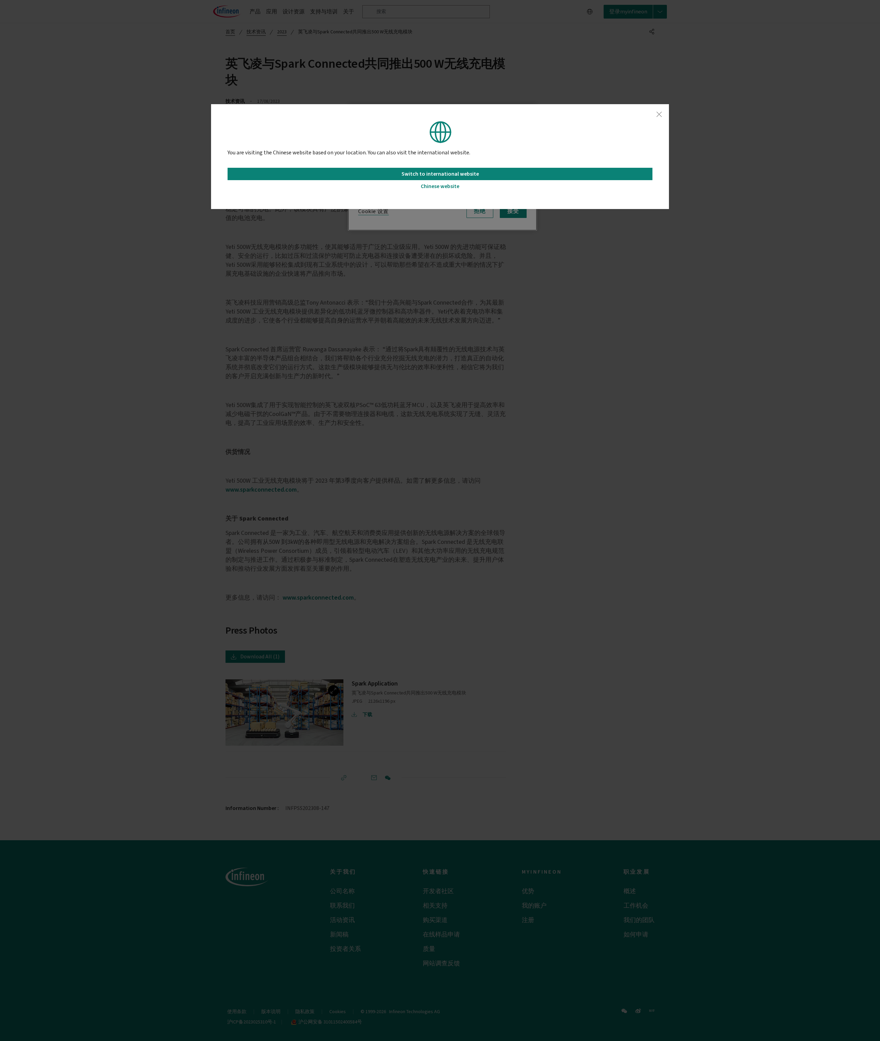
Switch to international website (440, 174)
